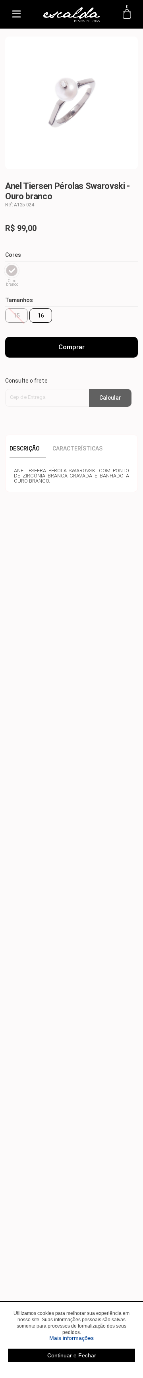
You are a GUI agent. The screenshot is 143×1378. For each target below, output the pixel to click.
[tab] (28, 448)
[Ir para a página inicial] (71, 22)
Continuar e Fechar (71, 1355)
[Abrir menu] (16, 14)
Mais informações (92, 1338)
